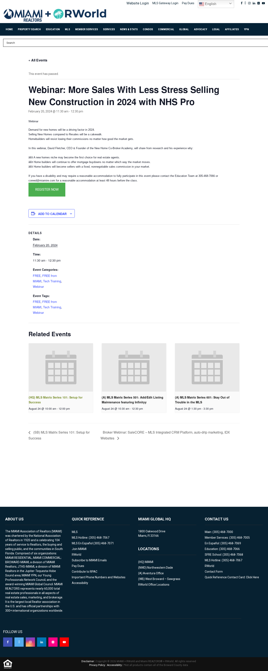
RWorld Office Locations (153, 584)
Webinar (38, 286)
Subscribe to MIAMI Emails (89, 560)
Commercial (166, 29)
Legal (216, 29)
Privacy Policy (97, 665)
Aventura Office (153, 573)
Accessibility (80, 583)
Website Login (137, 3)
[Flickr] (53, 642)
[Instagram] (30, 642)
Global (184, 29)
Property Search (29, 29)
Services (109, 29)
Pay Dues (188, 3)
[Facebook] (7, 642)
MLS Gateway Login (165, 3)
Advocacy (200, 29)
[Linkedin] (41, 642)
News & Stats (129, 29)
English (210, 4)
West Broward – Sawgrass (162, 579)
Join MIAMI (79, 549)
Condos (148, 29)
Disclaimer (87, 661)
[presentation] (61, 367)
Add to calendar (52, 214)
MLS (67, 29)
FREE (37, 276)
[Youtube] (64, 642)
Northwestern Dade (160, 567)
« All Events (37, 60)
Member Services (86, 29)
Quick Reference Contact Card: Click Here (232, 577)
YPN (246, 29)
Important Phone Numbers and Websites (98, 577)
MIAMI (149, 562)
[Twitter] (19, 642)
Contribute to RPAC (84, 571)
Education (53, 29)
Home (9, 29)
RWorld (76, 554)
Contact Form (214, 571)
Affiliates (232, 29)
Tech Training (52, 281)
